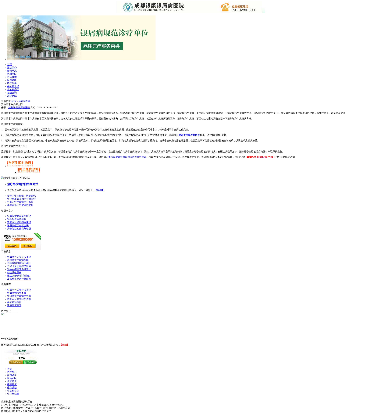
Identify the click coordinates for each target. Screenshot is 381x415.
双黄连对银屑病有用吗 (19, 222)
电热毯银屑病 (14, 272)
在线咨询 (12, 92)
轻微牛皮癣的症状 (16, 219)
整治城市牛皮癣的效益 (19, 296)
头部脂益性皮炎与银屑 (19, 228)
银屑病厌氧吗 (14, 305)
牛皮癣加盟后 (14, 302)
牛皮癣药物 (25, 101)
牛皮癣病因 (13, 89)
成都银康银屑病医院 (19, 107)
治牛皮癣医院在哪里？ (19, 269)
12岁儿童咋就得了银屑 (19, 266)
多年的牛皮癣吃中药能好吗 (21, 195)
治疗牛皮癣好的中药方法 (22, 184)
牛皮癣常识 (13, 86)
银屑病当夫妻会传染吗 (19, 257)
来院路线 (12, 95)
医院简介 (12, 67)
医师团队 (12, 74)
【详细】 (99, 190)
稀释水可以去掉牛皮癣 (19, 299)
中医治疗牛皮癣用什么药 (20, 202)
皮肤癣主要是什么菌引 (19, 279)
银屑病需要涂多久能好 (19, 216)
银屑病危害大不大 (16, 293)
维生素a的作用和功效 (18, 275)
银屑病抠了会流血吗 (18, 225)
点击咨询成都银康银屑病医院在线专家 (126, 157)
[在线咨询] (81, 59)
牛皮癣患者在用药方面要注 (21, 199)
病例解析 (12, 80)
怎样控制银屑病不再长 (19, 263)
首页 (9, 64)
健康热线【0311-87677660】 (261, 157)
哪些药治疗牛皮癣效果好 (20, 205)
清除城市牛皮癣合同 (18, 260)
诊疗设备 (12, 83)
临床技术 (12, 77)
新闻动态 (12, 70)
